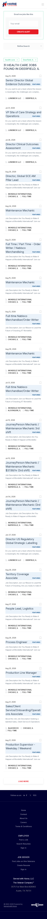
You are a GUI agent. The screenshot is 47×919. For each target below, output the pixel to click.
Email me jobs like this (23, 14)
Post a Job (23, 840)
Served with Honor (10, 906)
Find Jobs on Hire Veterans (23, 861)
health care (10, 60)
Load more (23, 781)
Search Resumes (24, 844)
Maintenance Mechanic (20, 210)
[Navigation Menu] (43, 4)
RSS (34, 795)
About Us (23, 818)
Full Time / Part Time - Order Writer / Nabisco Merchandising (23, 248)
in (24, 795)
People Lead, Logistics (19, 608)
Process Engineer (16, 642)
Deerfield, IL (28, 60)
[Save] (40, 76)
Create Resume (23, 865)
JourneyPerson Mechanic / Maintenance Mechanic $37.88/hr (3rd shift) (22, 466)
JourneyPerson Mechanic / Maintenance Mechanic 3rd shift (22, 428)
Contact (23, 814)
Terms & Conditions (23, 826)
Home (23, 810)
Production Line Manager (21, 672)
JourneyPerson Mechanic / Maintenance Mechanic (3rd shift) (23, 504)
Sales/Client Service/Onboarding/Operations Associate (23, 710)
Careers (23, 822)
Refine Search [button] (23, 46)
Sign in (23, 848)
